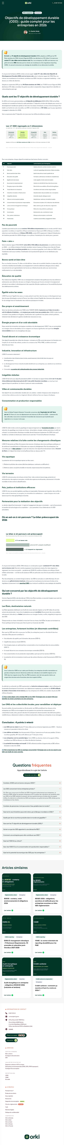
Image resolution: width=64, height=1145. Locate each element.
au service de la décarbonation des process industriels (27, 369)
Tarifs (6, 1107)
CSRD (6, 1075)
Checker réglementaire (14, 1104)
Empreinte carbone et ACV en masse (14, 1064)
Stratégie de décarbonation (12, 1055)
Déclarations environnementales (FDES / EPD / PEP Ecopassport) (21, 1066)
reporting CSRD (24, 583)
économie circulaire (48, 428)
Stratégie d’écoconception (12, 1068)
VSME (6, 1077)
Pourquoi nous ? (9, 1090)
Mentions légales (9, 1109)
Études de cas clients (10, 1093)
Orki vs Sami (8, 1120)
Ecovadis (7, 1079)
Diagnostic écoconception (14, 1101)
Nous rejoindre (9, 1096)
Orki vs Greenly (9, 1118)
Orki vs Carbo (8, 1122)
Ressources (8, 1098)
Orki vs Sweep (8, 1124)
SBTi (6, 1057)
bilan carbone (16, 449)
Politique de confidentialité (12, 1112)
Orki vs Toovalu (9, 1126)
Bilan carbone (8, 1053)
